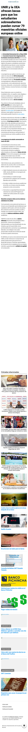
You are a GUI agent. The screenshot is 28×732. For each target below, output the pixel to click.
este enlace (21, 114)
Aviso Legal (5, 704)
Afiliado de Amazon (14, 716)
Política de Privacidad (7, 709)
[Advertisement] (14, 309)
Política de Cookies (7, 706)
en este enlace (10, 110)
